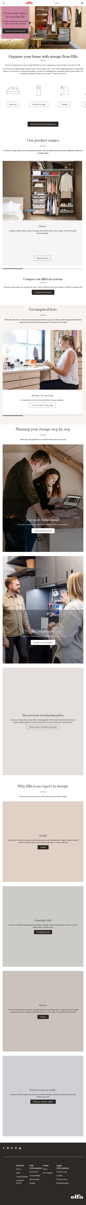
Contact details (22, 1176)
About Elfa (34, 1172)
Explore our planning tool (15, 31)
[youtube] (20, 1148)
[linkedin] (12, 1148)
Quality (32, 1183)
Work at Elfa (34, 1179)
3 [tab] (53, 415)
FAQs (18, 1173)
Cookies (59, 1175)
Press (45, 1169)
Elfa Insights (48, 1173)
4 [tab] (73, 415)
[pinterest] (16, 1148)
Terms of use (61, 1172)
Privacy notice (61, 1179)
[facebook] (4, 1148)
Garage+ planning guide (43, 642)
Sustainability (35, 1175)
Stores (18, 1169)
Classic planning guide (43, 531)
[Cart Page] (82, 3)
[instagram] (8, 1148)
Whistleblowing (62, 1183)
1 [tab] (13, 415)
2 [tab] (33, 415)
